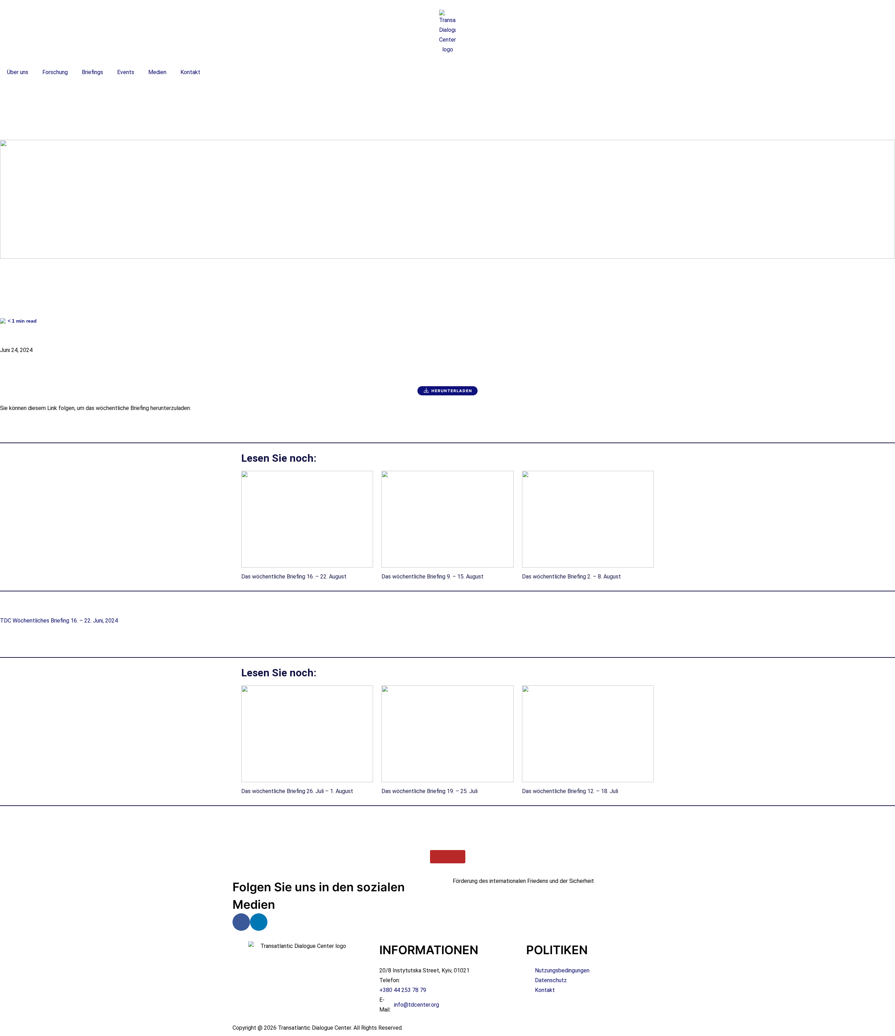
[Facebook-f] (241, 922)
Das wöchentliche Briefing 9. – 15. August (432, 576)
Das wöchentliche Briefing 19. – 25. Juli (429, 791)
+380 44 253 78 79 (402, 990)
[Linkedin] (258, 922)
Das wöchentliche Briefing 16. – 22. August (293, 576)
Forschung (55, 72)
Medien (157, 72)
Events (125, 72)
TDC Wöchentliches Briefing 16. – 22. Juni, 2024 (59, 620)
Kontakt (190, 72)
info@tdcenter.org (416, 1004)
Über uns (17, 72)
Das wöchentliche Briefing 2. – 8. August (571, 576)
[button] (447, 105)
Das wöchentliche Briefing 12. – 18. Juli (570, 791)
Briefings (92, 72)
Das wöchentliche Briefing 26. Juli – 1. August (297, 791)
